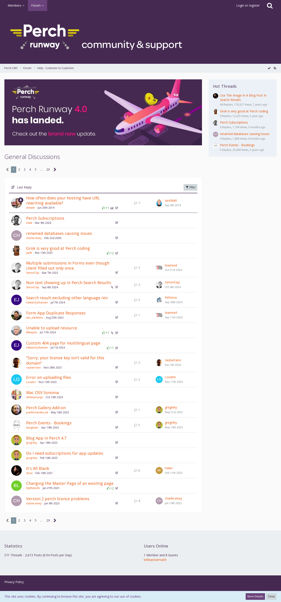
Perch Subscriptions (45, 218)
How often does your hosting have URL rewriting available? (63, 200)
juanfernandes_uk (37, 412)
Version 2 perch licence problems (57, 498)
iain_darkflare (34, 317)
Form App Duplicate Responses (56, 313)
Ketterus (171, 297)
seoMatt (171, 200)
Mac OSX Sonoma (42, 392)
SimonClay (32, 273)
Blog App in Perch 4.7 (46, 438)
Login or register (248, 5)
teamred (171, 265)
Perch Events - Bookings (49, 422)
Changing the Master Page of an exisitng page (69, 483)
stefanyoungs (34, 397)
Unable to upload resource (51, 327)
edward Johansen (37, 302)
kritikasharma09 (155, 560)
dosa (29, 473)
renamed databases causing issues (59, 233)
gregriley (171, 407)
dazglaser (32, 427)
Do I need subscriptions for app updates (64, 453)
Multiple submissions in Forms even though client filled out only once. (67, 265)
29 (48, 169)
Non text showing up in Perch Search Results (68, 282)
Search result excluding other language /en (67, 297)
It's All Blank (37, 468)
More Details (255, 596)
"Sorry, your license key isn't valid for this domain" (65, 360)
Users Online (156, 546)
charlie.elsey (33, 238)
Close (271, 596)
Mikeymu (31, 332)
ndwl (29, 223)
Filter (192, 187)
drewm (30, 208)
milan (169, 468)
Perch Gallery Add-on (46, 407)
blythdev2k (33, 488)
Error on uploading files (48, 377)
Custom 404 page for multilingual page (63, 343)
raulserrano (33, 367)
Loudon (31, 382)
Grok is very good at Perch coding (58, 248)
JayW (29, 253)
